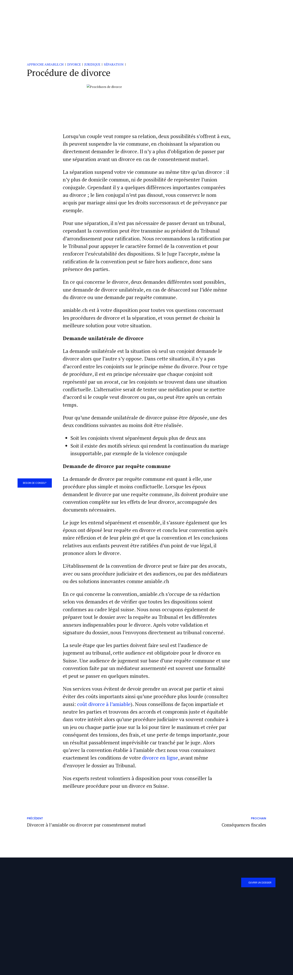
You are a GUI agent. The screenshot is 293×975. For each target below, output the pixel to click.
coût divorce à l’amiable (104, 704)
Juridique (92, 64)
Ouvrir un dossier (259, 882)
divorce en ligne (160, 757)
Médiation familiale (101, 900)
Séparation (114, 64)
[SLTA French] (245, 939)
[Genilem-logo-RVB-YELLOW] (233, 957)
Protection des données (165, 908)
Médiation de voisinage (103, 908)
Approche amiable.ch (45, 64)
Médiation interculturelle (104, 917)
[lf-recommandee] (222, 940)
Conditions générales (163, 900)
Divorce (74, 64)
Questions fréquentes (163, 917)
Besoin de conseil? (34, 483)
